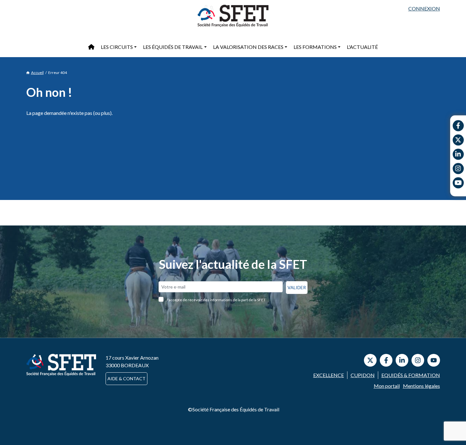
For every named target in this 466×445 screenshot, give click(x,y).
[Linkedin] (458, 154)
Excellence (328, 375)
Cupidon (363, 375)
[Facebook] (458, 125)
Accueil (37, 72)
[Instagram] (458, 168)
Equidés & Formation (410, 375)
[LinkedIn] (402, 360)
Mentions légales (421, 386)
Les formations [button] (315, 47)
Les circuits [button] (117, 47)
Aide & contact (126, 378)
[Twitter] (458, 139)
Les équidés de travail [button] (173, 47)
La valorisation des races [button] (248, 47)
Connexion (424, 8)
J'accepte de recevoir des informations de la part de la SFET (216, 299)
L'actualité (362, 47)
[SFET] (233, 16)
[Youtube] (458, 182)
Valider (297, 287)
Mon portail (387, 386)
